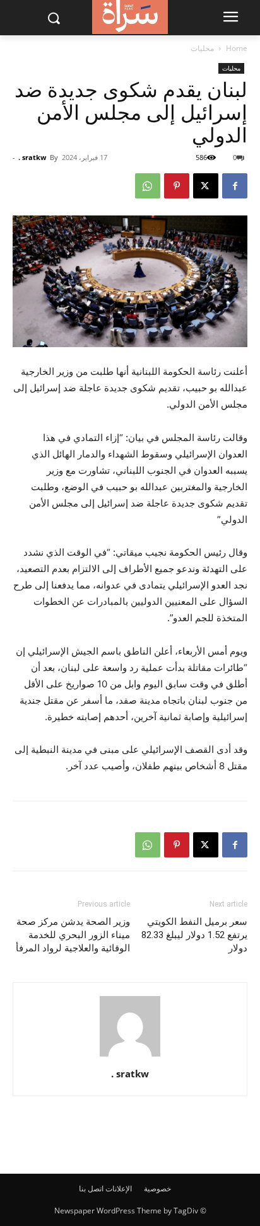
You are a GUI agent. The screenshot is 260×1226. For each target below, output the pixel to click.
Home (236, 48)
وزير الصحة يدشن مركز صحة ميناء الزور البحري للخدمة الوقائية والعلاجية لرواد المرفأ (73, 935)
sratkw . (32, 157)
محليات (202, 48)
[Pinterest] (176, 185)
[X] (205, 185)
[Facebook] (234, 185)
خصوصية (157, 1188)
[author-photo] (130, 1056)
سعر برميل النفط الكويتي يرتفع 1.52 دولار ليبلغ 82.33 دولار (194, 935)
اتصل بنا (91, 1188)
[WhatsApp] (147, 185)
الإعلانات (118, 1188)
